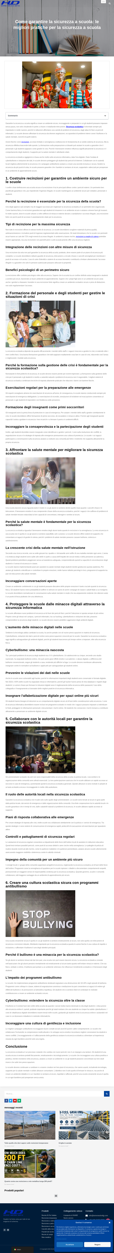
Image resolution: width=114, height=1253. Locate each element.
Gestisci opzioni (61, 1239)
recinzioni (25, 142)
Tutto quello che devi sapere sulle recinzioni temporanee (26, 1143)
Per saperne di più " (9, 1146)
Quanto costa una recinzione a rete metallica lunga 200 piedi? (28, 1181)
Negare (97, 1244)
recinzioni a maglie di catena (87, 236)
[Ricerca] (107, 1094)
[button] (109, 1222)
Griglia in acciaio (65, 1143)
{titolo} (84, 1249)
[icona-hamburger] (103, 1)
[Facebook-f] (4, 1230)
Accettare (70, 1244)
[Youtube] (8, 1230)
